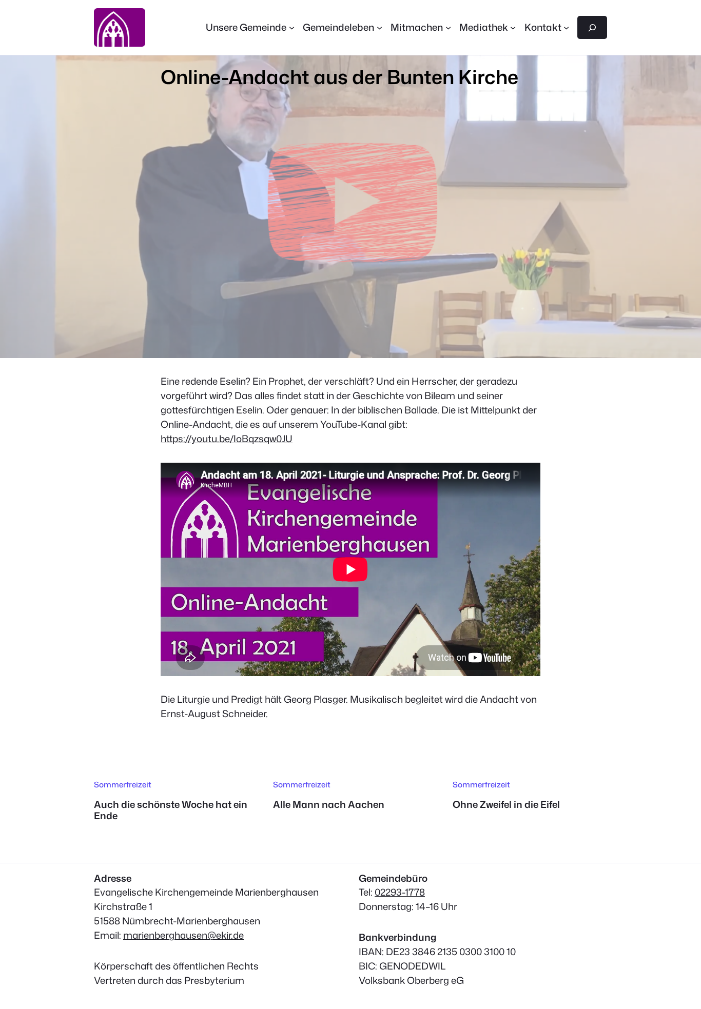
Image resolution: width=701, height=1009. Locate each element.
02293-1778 (400, 892)
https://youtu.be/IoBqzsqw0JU (227, 438)
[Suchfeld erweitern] (592, 27)
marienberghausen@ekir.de (183, 935)
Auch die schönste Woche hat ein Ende (170, 810)
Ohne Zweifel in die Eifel (506, 804)
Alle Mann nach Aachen (328, 804)
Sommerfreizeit (122, 784)
